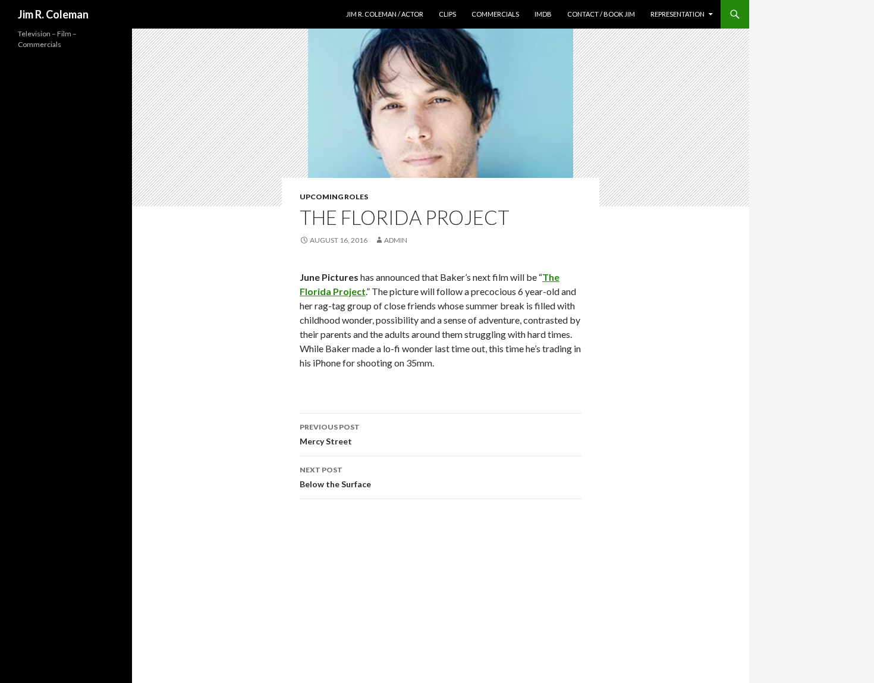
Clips (447, 14)
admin (395, 240)
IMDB (543, 14)
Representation (677, 14)
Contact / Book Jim (601, 14)
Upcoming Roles (334, 196)
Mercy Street (330, 434)
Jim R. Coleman (53, 14)
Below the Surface (335, 477)
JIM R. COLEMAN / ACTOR (384, 14)
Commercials (495, 14)
